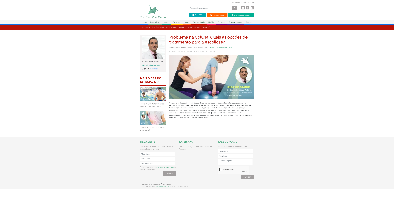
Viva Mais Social (218, 15)
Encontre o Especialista (242, 15)
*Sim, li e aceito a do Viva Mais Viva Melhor (158, 168)
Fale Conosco (249, 3)
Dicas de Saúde (147, 27)
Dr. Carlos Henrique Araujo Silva (220, 47)
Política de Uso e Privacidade (164, 167)
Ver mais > (154, 69)
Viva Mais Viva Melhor (162, 186)
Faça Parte (198, 15)
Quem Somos (237, 3)
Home (144, 22)
